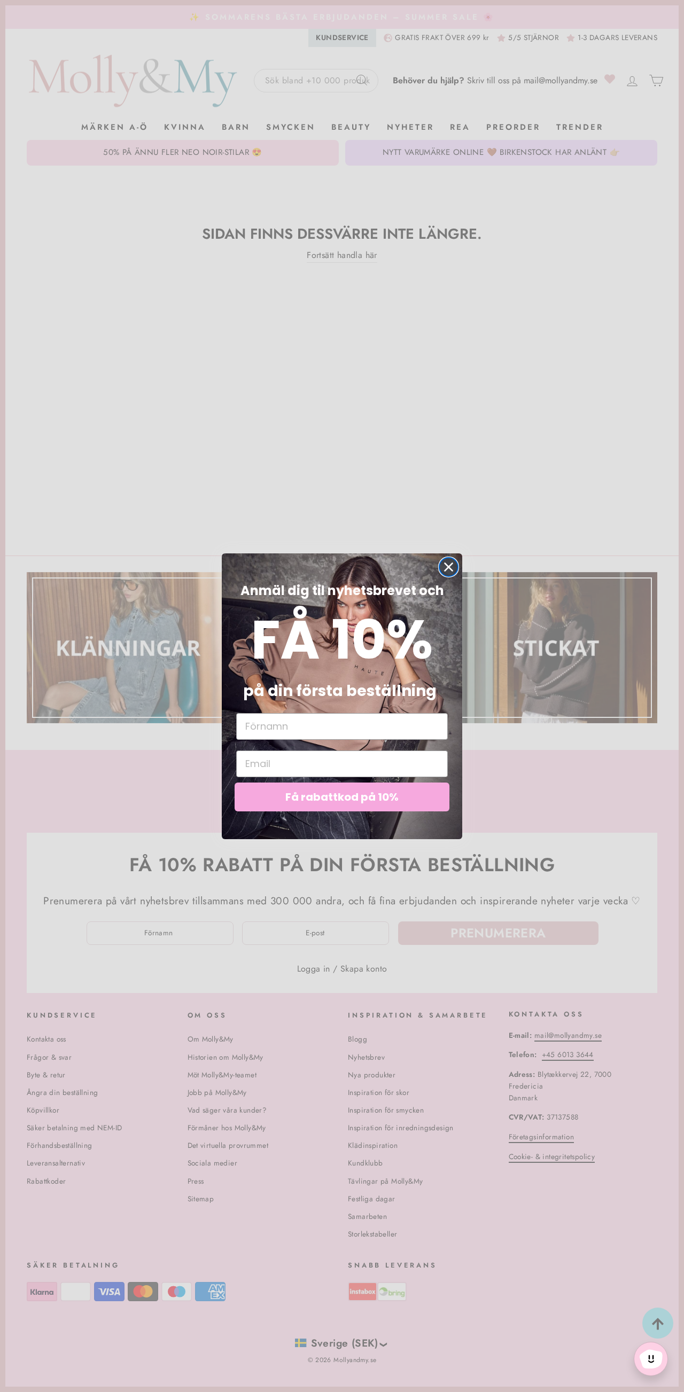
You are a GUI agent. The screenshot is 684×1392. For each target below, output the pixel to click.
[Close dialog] (448, 567)
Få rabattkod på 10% (342, 796)
